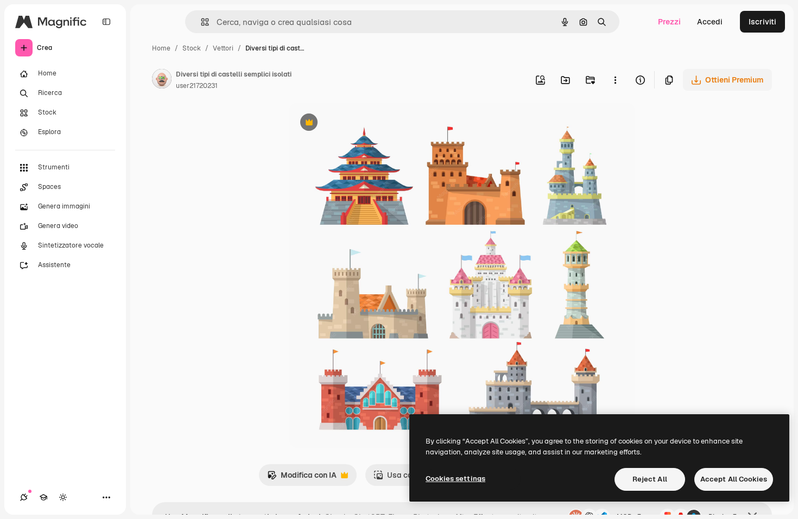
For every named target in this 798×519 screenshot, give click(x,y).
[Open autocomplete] (201, 22)
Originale (361, 123)
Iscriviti (762, 22)
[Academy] (43, 497)
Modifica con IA (302, 478)
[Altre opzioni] (615, 80)
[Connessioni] (24, 497)
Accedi (710, 22)
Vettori (223, 48)
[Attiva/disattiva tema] (63, 497)
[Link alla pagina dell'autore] (162, 80)
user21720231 (197, 85)
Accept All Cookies (733, 479)
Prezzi (669, 22)
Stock (191, 48)
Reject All (649, 479)
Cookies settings (455, 478)
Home (161, 48)
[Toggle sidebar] (106, 21)
